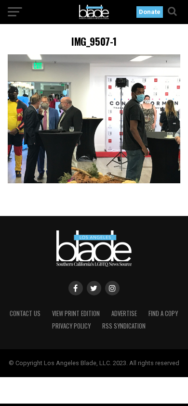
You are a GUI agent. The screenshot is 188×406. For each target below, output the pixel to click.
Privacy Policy (71, 325)
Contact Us (25, 313)
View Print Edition (76, 313)
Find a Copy (163, 313)
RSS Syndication (124, 325)
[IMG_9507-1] (94, 180)
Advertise (124, 313)
